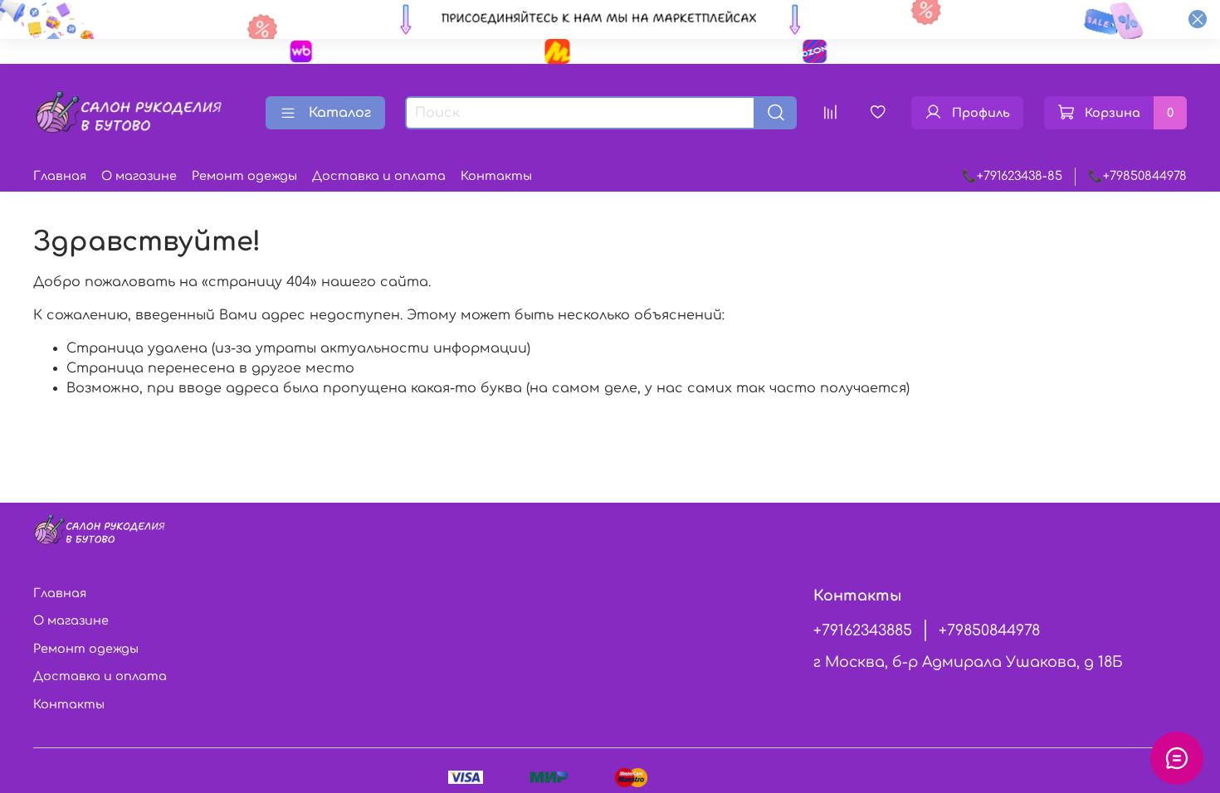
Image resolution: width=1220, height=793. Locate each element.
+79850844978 (989, 630)
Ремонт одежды (244, 175)
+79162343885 (862, 630)
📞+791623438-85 (1012, 175)
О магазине (139, 175)
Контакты (496, 175)
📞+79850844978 (1137, 175)
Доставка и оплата (379, 175)
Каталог (340, 112)
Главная (59, 175)
